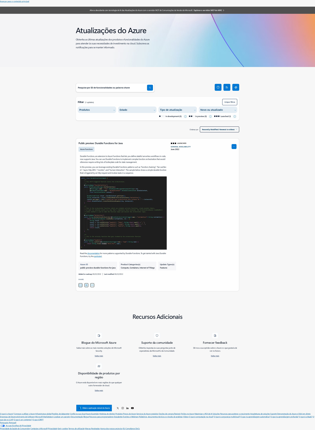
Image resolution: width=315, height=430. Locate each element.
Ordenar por (194, 129)
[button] (218, 87)
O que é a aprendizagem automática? (255, 416)
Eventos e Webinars (131, 416)
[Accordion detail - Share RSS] (86, 285)
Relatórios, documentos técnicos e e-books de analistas (161, 416)
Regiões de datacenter (61, 413)
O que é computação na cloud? (201, 416)
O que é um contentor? (23, 419)
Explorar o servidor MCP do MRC (208, 10)
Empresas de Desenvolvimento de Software (17, 416)
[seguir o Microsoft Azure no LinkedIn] (127, 408)
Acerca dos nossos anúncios (111, 428)
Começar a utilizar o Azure (24, 413)
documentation (93, 253)
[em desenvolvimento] (185, 116)
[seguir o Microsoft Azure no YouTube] (132, 408)
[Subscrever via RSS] (226, 87)
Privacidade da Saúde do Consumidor (15, 428)
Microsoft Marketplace (44, 416)
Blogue (86, 416)
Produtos (119, 413)
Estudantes (118, 416)
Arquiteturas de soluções (260, 413)
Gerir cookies (63, 428)
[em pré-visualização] (210, 116)
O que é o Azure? (7, 413)
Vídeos (186, 416)
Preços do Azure (129, 413)
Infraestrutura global (43, 413)
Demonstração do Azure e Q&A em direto (293, 413)
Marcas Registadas (92, 428)
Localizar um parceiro (61, 416)
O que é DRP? (37, 419)
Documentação (77, 416)
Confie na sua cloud (78, 413)
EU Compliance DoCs (131, 428)
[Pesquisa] (150, 88)
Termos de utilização (76, 428)
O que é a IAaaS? (305, 416)
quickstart (98, 256)
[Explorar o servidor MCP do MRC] (235, 87)
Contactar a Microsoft (38, 428)
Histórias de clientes (107, 413)
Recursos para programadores (101, 416)
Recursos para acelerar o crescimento (235, 413)
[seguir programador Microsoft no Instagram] (122, 408)
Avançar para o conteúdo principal (14, 1)
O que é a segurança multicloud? (227, 416)
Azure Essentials (92, 413)
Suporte (273, 413)
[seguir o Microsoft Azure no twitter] (117, 408)
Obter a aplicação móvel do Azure (96, 408)
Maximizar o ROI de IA (203, 413)
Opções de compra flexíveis (169, 413)
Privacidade (52, 428)
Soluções (216, 413)
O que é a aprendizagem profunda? (284, 416)
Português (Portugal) (8, 422)
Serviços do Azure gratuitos (147, 413)
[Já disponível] (234, 116)
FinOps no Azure (187, 413)
